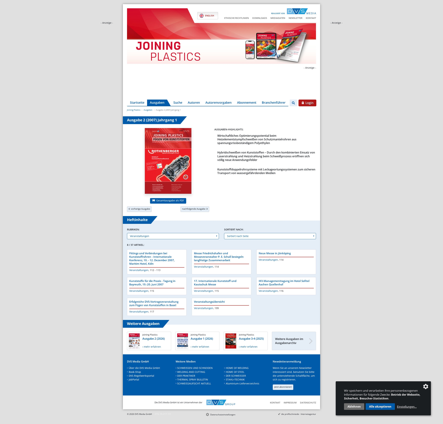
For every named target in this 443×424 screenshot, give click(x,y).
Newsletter (295, 18)
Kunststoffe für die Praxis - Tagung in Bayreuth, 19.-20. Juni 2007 (152, 282)
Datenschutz (308, 402)
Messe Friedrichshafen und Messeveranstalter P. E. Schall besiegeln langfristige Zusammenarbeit (219, 256)
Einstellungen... (407, 407)
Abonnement (246, 102)
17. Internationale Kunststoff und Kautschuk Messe (215, 282)
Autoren (194, 102)
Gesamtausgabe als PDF (170, 200)
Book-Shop (135, 372)
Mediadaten (277, 18)
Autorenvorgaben (218, 102)
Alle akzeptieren (380, 406)
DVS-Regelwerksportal (141, 375)
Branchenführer (274, 102)
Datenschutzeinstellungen (222, 414)
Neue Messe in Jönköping (275, 253)
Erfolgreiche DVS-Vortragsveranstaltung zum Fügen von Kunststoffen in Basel (153, 303)
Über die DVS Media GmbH (144, 368)
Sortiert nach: (234, 229)
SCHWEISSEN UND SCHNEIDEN (195, 368)
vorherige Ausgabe (140, 208)
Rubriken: (133, 229)
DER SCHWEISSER (236, 375)
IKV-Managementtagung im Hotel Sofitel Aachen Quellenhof (284, 282)
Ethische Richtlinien (236, 18)
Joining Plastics (133, 110)
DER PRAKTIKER (186, 375)
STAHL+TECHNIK (235, 379)
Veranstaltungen (138, 270)
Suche (177, 102)
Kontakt (311, 18)
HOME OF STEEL (235, 372)
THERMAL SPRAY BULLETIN (192, 379)
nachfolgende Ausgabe (194, 208)
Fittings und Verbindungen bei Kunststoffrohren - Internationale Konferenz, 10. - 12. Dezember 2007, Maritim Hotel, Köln (152, 258)
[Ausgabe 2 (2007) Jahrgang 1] (168, 161)
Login (309, 103)
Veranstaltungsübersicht (209, 301)
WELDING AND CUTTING (191, 372)
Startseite (137, 102)
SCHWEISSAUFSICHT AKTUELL (194, 383)
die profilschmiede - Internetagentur (298, 414)
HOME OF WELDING (237, 368)
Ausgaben (157, 102)
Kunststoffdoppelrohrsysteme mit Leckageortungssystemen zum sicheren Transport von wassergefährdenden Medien (266, 171)
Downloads (259, 18)
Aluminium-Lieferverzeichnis (242, 383)
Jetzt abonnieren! (283, 386)
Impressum (290, 402)
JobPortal (134, 379)
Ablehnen (354, 406)
